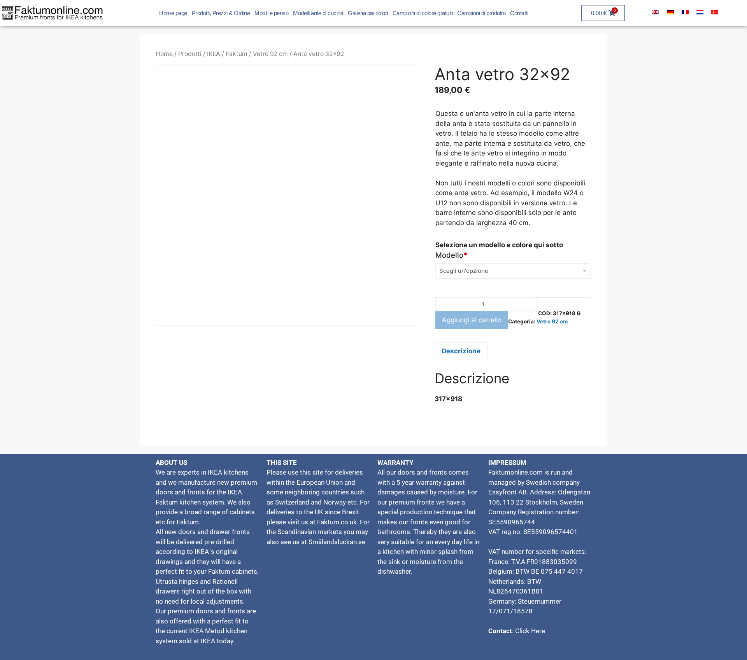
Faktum (236, 54)
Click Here (529, 631)
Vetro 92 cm (270, 54)
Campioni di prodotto (481, 13)
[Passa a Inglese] (655, 12)
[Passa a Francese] (685, 12)
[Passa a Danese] (714, 12)
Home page (173, 13)
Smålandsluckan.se (337, 542)
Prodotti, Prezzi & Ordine (221, 13)
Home (164, 54)
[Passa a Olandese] (700, 12)
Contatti (519, 13)
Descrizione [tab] (461, 351)
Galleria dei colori (368, 13)
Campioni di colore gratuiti (423, 13)
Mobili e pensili (271, 13)
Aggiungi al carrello (472, 320)
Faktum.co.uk (337, 522)
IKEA (213, 54)
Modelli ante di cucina (318, 13)
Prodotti (190, 54)
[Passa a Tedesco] (670, 12)
